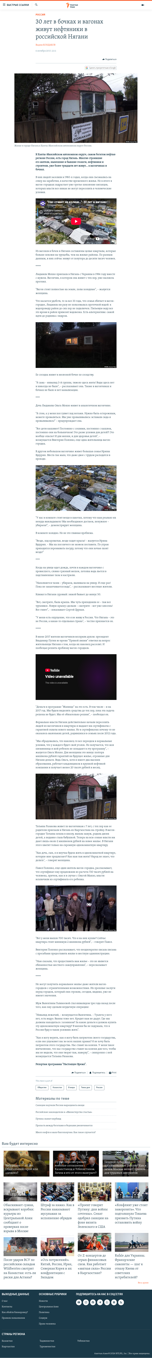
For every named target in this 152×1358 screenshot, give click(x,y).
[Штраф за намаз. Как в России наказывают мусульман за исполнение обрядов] (57, 1191)
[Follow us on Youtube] (79, 1302)
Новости (43, 1301)
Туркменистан (47, 1346)
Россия (40, 15)
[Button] (109, 59)
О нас (5, 1301)
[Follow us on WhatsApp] (107, 1302)
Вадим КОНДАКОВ (45, 45)
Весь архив (143, 1283)
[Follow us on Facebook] (93, 1302)
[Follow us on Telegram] (100, 1302)
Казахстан (7, 1341)
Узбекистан (83, 1341)
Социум (43, 1318)
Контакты (7, 1307)
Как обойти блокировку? (15, 1312)
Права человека (47, 1324)
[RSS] (121, 1302)
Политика (44, 1312)
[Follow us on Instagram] (86, 1302)
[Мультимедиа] (142, 5)
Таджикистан (47, 1341)
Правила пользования (13, 1318)
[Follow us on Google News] (114, 1302)
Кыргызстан (8, 1346)
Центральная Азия (48, 1307)
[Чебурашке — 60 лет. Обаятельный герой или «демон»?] (26, 1164)
